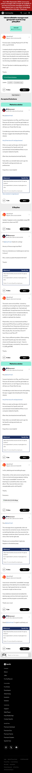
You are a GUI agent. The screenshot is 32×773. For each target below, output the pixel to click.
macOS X (10, 82)
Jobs (5, 675)
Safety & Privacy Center (12, 759)
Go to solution (17, 29)
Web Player (7, 712)
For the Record (8, 679)
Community (9, 13)
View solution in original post (10, 194)
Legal (5, 759)
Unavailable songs (18, 82)
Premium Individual (9, 727)
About (6, 672)
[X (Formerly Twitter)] (11, 747)
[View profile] (4, 37)
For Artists (7, 687)
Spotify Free (7, 741)
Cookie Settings (14, 762)
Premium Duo (8, 730)
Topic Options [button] (15, 95)
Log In (25, 13)
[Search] (21, 13)
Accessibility (12, 764)
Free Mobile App (9, 715)
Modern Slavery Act (8, 767)
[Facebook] (16, 747)
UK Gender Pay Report (8, 769)
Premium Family (8, 734)
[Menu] (29, 13)
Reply (24, 90)
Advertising (7, 694)
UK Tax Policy (16, 767)
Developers (7, 690)
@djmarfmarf (9, 115)
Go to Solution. (12, 77)
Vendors (6, 701)
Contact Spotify (8, 719)
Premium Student (9, 737)
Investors (6, 697)
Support (6, 709)
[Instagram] (6, 747)
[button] (29, 37)
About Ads (6, 764)
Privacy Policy (6, 762)
